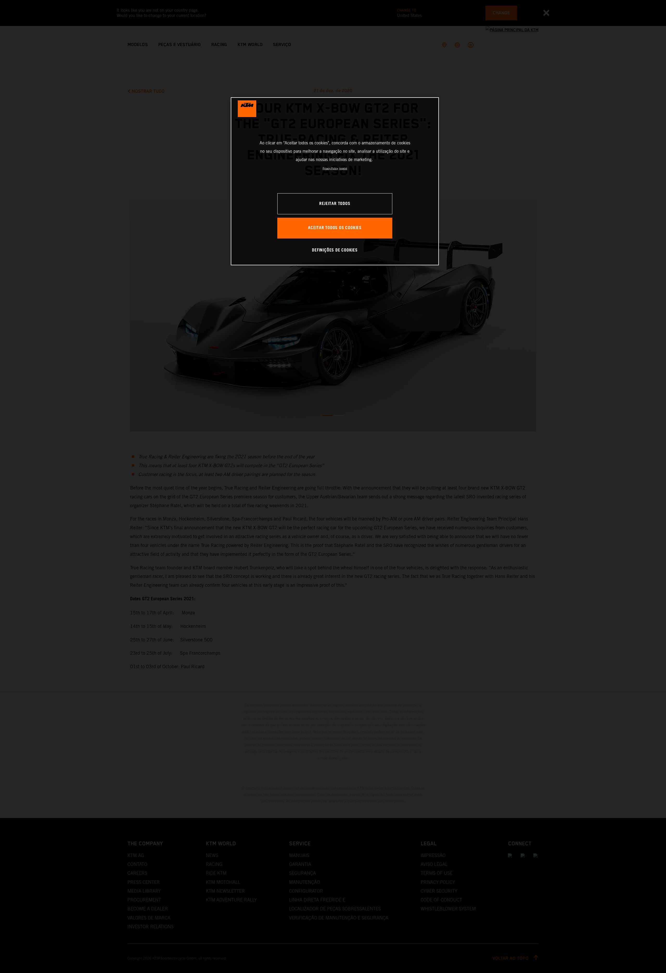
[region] (335, 181)
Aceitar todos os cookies (335, 228)
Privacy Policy (330, 168)
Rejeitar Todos (334, 204)
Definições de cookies (335, 250)
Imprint (343, 168)
